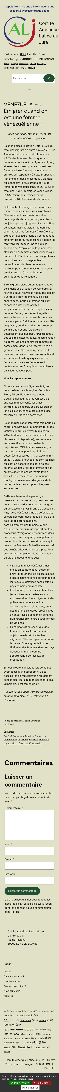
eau (23, 54)
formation (9, 59)
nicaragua (41, 63)
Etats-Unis (32, 54)
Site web (10, 874)
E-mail (9, 859)
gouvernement (26, 59)
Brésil (6, 736)
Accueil (7, 971)
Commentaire (14, 808)
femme (42, 54)
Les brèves (35, 720)
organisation (11, 67)
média (33, 63)
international (46, 58)
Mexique (14, 64)
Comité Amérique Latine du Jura (25, 1060)
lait (46, 1034)
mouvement (23, 64)
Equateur (29, 736)
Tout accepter (21, 1083)
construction (46, 1011)
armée (9, 1011)
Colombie (14, 736)
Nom (8, 844)
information (43, 1030)
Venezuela (36, 743)
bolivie (21, 1011)
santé (24, 68)
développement (11, 54)
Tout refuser (42, 1083)
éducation (43, 1047)
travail (32, 67)
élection (9, 1051)
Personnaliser (30, 1087)
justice (6, 64)
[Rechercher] (49, 78)
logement (33, 739)
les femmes (23, 739)
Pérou (20, 743)
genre (45, 736)
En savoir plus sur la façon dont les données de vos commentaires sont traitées (28, 907)
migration (44, 739)
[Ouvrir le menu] (29, 89)
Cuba (9, 1015)
